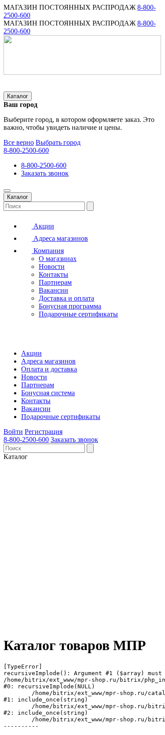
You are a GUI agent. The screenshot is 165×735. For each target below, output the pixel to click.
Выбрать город (58, 142)
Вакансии (53, 290)
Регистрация (43, 431)
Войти (13, 431)
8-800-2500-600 (26, 150)
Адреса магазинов (60, 238)
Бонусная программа (70, 306)
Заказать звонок (45, 173)
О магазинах (58, 258)
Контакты (53, 274)
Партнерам (55, 282)
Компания (48, 250)
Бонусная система (48, 393)
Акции (43, 226)
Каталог (17, 96)
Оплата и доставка (49, 369)
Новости (52, 266)
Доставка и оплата (66, 298)
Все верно (19, 142)
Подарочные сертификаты (78, 314)
